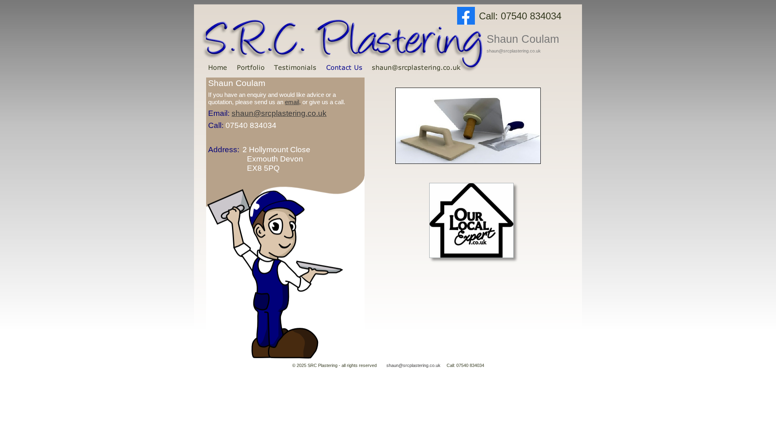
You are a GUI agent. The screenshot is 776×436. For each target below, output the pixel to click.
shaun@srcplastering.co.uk (414, 365)
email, (293, 102)
